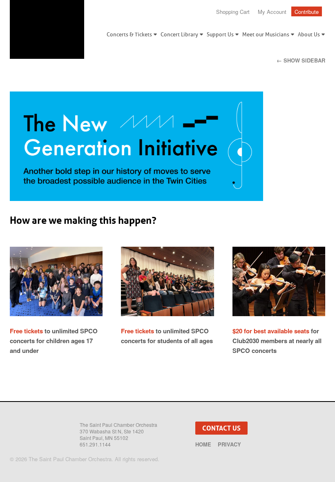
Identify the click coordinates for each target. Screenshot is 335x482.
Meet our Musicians (265, 34)
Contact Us (221, 428)
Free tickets (26, 330)
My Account (272, 12)
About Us (309, 34)
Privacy (229, 444)
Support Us (220, 34)
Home (203, 444)
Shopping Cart (233, 12)
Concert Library (179, 34)
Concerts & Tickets (129, 34)
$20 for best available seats (270, 330)
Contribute (307, 12)
